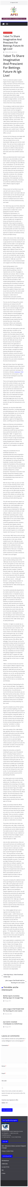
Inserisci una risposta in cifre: (10, 1100)
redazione (15, 52)
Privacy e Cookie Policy (7, 1151)
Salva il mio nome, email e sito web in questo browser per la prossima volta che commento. (13, 1093)
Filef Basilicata (5, 1160)
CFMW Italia (5, 1163)
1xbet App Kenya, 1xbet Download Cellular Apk (13, 976)
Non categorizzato (8, 32)
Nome (4, 1066)
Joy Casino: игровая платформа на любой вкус (12, 1023)
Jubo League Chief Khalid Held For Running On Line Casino (15, 981)
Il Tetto (3, 1173)
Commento (5, 1045)
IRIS (3, 1170)
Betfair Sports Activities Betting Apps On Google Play (13, 997)
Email (4, 1073)
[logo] (5, 1124)
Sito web (4, 1081)
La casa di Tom (5, 1167)
